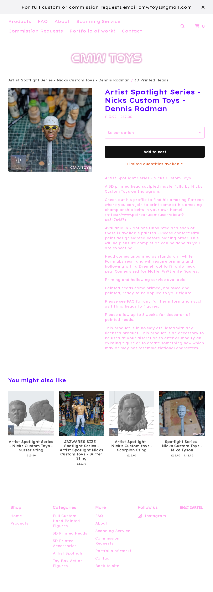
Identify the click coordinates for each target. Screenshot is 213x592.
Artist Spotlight (68, 553)
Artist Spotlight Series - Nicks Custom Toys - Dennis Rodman (69, 80)
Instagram (155, 516)
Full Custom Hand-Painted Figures (66, 521)
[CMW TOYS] (106, 58)
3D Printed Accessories (65, 543)
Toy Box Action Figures (68, 563)
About (62, 21)
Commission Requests (35, 31)
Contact (132, 31)
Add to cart (155, 152)
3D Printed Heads (151, 80)
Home (16, 516)
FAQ (43, 21)
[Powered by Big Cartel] (191, 508)
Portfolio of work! (92, 31)
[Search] (182, 26)
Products (19, 21)
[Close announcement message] (203, 7)
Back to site (107, 566)
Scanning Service (98, 21)
